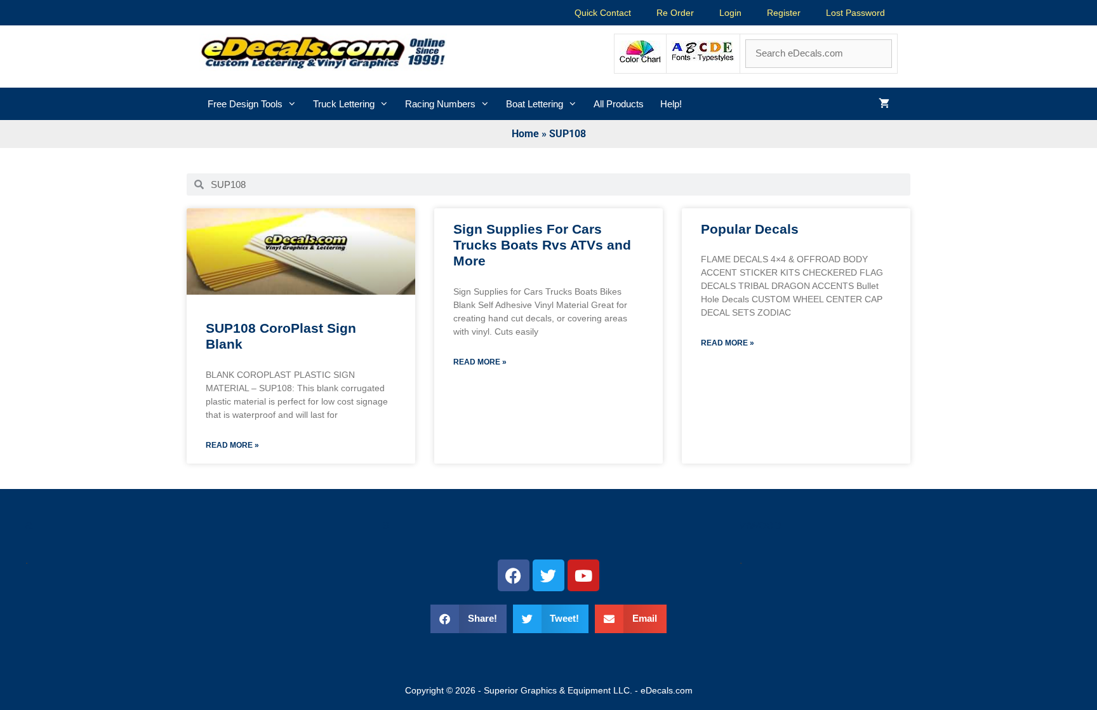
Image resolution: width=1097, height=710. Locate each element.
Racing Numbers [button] (440, 103)
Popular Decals (750, 229)
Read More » (232, 445)
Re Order (675, 13)
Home (525, 134)
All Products (619, 103)
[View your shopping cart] (884, 104)
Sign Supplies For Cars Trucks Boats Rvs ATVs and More (542, 245)
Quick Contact (603, 13)
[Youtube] (583, 575)
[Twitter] (548, 575)
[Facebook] (513, 575)
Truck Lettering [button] (344, 103)
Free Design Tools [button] (245, 103)
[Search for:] (818, 53)
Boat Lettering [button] (534, 103)
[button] (468, 619)
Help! (671, 103)
